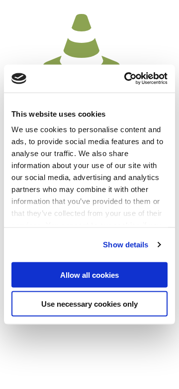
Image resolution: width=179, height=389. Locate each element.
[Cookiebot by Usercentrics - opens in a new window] (126, 78)
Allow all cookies (89, 274)
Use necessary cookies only (89, 304)
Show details (125, 244)
